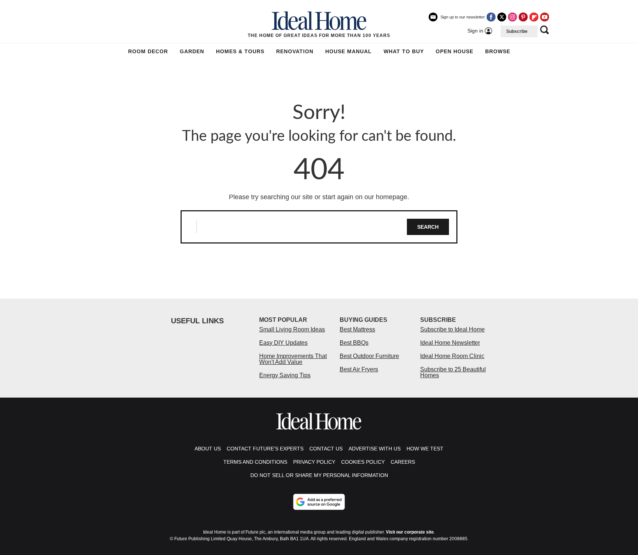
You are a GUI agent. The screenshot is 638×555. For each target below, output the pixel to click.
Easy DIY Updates (283, 343)
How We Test (425, 449)
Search (428, 227)
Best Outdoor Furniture (369, 356)
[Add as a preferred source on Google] (319, 502)
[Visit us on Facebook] (491, 17)
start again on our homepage (364, 197)
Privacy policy (314, 462)
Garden (192, 51)
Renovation (294, 51)
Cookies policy (363, 462)
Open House (454, 51)
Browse (497, 51)
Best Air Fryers (359, 369)
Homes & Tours (240, 51)
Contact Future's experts (265, 449)
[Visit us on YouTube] (544, 17)
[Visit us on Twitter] (501, 17)
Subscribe (517, 31)
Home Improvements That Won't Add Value (293, 359)
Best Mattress (357, 329)
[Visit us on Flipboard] (533, 17)
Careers (403, 462)
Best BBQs (354, 343)
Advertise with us (375, 449)
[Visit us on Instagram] (512, 17)
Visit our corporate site (410, 532)
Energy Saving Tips (285, 375)
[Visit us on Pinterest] (523, 17)
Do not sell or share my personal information (319, 475)
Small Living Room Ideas (292, 329)
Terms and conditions (255, 462)
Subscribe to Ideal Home (452, 329)
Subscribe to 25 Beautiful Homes (453, 372)
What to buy (404, 51)
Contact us (326, 449)
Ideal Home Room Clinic (452, 356)
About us (208, 449)
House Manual (348, 51)
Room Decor (148, 51)
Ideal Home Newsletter (450, 343)
